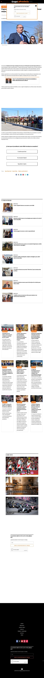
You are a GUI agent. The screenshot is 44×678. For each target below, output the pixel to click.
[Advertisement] (22, 55)
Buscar (22, 623)
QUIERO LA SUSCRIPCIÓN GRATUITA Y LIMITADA (22, 545)
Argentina (5, 331)
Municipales (5, 7)
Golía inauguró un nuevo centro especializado (24, 231)
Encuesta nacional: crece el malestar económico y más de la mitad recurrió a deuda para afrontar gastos (21, 407)
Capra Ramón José (8, 171)
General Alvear (14, 171)
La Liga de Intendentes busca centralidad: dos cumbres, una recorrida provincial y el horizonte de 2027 (36, 372)
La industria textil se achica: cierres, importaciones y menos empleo (21, 371)
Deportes (5, 402)
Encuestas (19, 402)
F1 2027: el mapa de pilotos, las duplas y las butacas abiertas (7, 405)
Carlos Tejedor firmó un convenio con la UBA (24, 205)
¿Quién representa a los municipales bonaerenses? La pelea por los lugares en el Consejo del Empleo (21, 336)
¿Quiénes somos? (22, 627)
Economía (19, 367)
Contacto (22, 629)
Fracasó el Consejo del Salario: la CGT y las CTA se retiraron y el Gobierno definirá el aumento (7, 372)
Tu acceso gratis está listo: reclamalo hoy (21, 536)
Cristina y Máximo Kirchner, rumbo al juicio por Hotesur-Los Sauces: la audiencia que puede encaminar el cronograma (36, 408)
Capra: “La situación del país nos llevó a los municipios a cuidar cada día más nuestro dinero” (24, 79)
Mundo (22, 635)
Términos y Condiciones (22, 631)
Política (19, 331)
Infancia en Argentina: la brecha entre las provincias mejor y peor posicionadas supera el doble (36, 336)
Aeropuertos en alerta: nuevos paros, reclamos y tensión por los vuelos (7, 335)
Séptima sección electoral (23, 171)
